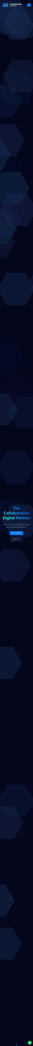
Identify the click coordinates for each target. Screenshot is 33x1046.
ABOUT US (16, 539)
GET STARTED (16, 533)
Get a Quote (29, 5)
